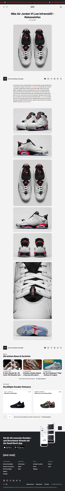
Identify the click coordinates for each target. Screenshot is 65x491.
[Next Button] (9, 417)
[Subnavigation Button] (4, 7)
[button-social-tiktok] (58, 79)
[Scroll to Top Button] (60, 428)
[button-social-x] (61, 79)
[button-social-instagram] (48, 79)
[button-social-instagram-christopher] (45, 79)
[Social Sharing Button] (5, 79)
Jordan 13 (43, 96)
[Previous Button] (5, 417)
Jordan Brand (34, 87)
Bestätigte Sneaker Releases (17, 386)
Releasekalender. (27, 101)
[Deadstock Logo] (32, 7)
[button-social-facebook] (51, 79)
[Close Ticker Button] (61, 2)
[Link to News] (7, 7)
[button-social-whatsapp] (54, 79)
